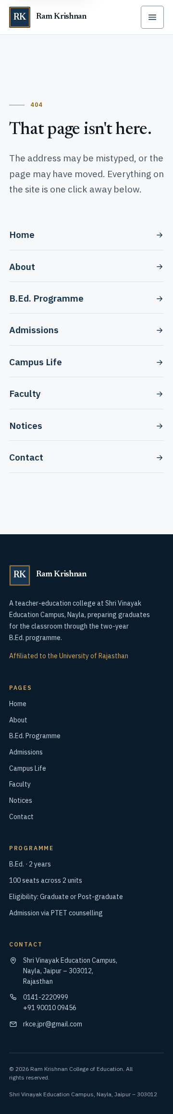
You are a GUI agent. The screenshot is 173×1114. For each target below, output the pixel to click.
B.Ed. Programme (46, 298)
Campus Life (35, 362)
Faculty (25, 393)
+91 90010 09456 (49, 1007)
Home (22, 234)
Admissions (34, 330)
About (22, 266)
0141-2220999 (45, 997)
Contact (26, 457)
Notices (25, 425)
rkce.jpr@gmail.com (52, 1024)
